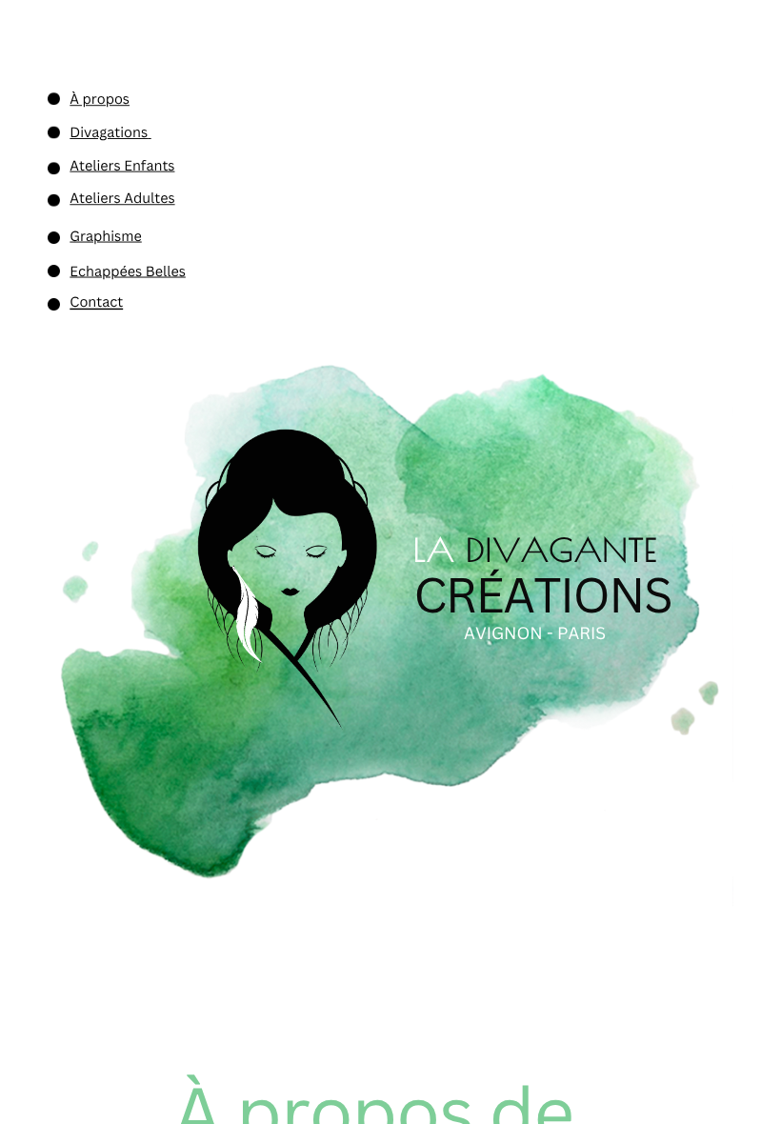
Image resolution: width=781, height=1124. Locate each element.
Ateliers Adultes (122, 198)
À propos (100, 99)
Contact (96, 301)
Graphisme (105, 236)
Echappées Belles (128, 271)
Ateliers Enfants (122, 165)
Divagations (109, 132)
